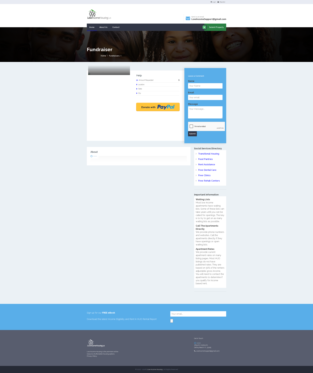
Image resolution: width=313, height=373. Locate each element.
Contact (116, 27)
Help (139, 75)
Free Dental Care (207, 170)
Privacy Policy (92, 356)
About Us (103, 27)
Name (191, 81)
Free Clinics (204, 175)
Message (193, 104)
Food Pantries (205, 159)
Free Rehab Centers (209, 180)
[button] (171, 321)
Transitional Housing (208, 153)
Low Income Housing (154, 369)
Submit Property (216, 27)
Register (222, 2)
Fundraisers (114, 56)
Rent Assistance (206, 164)
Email (191, 92)
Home (92, 27)
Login (214, 2)
